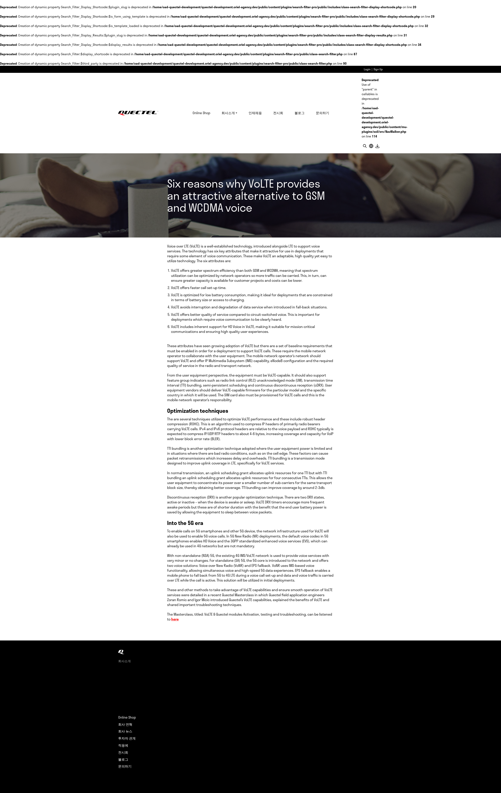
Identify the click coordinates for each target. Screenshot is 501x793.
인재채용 (255, 112)
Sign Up (378, 69)
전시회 (278, 112)
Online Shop (201, 112)
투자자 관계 (127, 738)
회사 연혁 (125, 724)
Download (377, 146)
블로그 (300, 112)
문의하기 (322, 112)
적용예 (123, 745)
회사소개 (228, 112)
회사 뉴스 (125, 731)
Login (367, 69)
